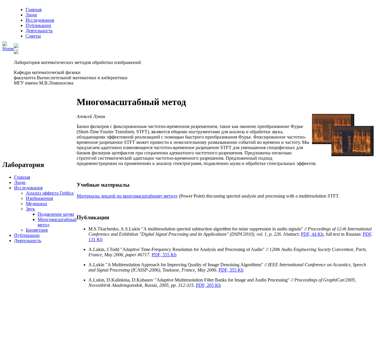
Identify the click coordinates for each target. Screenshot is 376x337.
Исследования (40, 20)
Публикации (38, 25)
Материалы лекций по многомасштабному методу (127, 195)
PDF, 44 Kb (312, 234)
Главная (33, 9)
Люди (31, 14)
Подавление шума (56, 214)
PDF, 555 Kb (164, 254)
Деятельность (39, 30)
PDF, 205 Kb (208, 285)
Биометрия (37, 230)
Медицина (36, 203)
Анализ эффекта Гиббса (49, 193)
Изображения (39, 198)
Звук (30, 208)
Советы (33, 35)
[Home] (8, 48)
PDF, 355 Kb (231, 269)
